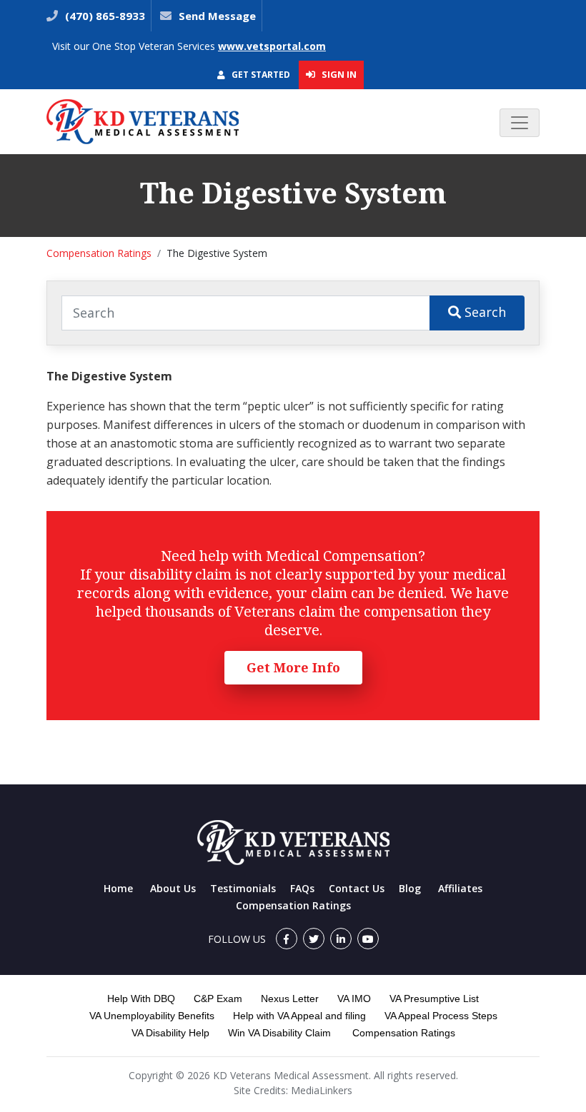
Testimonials (243, 888)
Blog (410, 888)
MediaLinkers (321, 1090)
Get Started (259, 75)
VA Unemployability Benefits (151, 1015)
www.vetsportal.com (272, 46)
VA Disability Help (170, 1032)
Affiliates (460, 888)
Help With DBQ (141, 998)
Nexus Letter (290, 998)
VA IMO (354, 998)
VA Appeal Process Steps (440, 1015)
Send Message (217, 16)
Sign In (338, 74)
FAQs (302, 888)
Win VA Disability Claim (279, 1032)
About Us (173, 888)
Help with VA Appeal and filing (299, 1015)
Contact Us (356, 888)
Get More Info (293, 667)
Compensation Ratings (99, 253)
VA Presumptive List (434, 998)
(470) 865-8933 (103, 16)
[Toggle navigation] (520, 122)
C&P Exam (218, 998)
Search (483, 311)
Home (118, 888)
